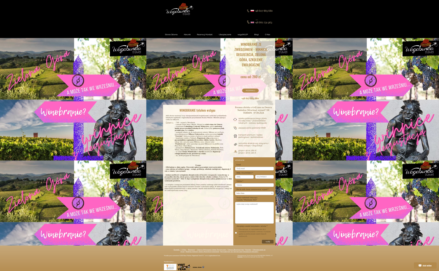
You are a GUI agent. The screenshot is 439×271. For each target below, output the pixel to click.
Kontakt (177, 250)
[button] (258, 34)
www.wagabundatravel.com (212, 255)
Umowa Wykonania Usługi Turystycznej (212, 250)
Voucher (248, 250)
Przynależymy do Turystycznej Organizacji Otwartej (239, 252)
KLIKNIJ (240, 257)
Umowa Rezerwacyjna (236, 250)
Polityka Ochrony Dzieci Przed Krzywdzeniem (202, 252)
